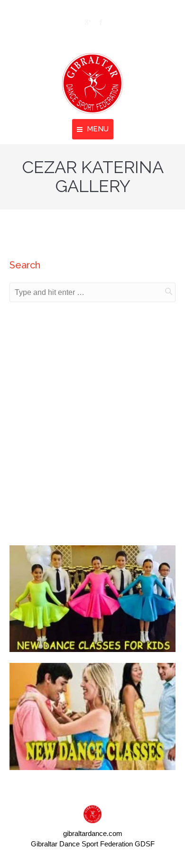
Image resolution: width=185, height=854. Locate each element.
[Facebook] (99, 22)
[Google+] (87, 22)
